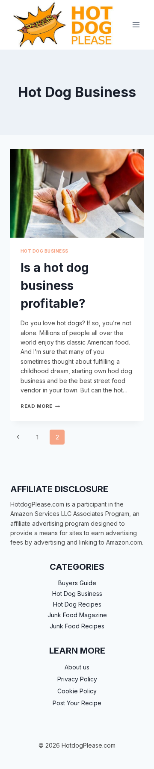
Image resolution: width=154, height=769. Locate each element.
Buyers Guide (77, 582)
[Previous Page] (17, 437)
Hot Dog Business (44, 251)
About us (77, 667)
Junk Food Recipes (77, 626)
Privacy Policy (77, 679)
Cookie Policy (77, 691)
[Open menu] (136, 24)
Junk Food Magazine (77, 615)
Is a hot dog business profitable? (55, 285)
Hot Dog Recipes (77, 604)
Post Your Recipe (77, 703)
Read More (40, 406)
